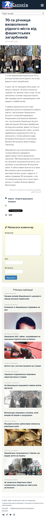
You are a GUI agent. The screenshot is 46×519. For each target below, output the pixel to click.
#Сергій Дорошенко (24, 199)
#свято (11, 199)
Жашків (18, 5)
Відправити (11, 277)
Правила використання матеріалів (22, 508)
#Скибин (12, 202)
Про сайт (5, 508)
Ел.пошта (9, 267)
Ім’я (6, 258)
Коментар (9, 232)
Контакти (5, 511)
